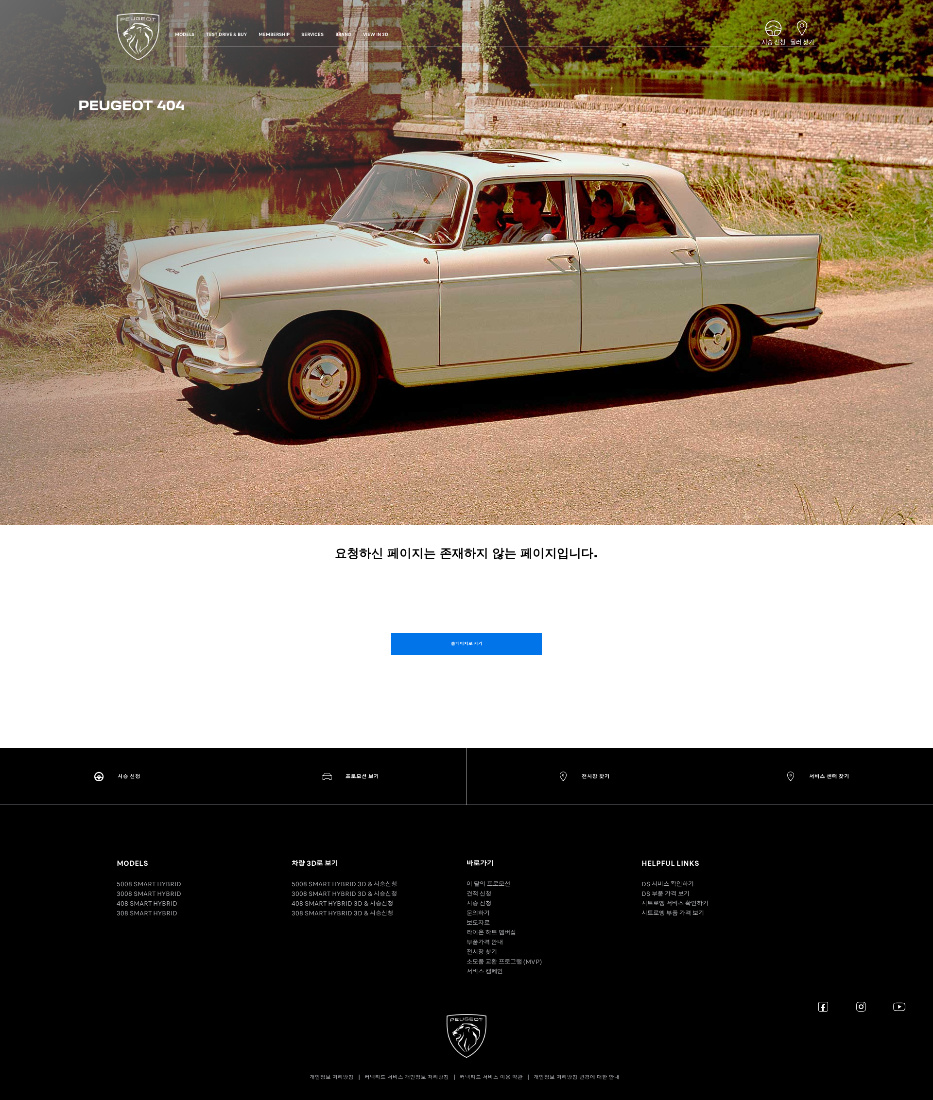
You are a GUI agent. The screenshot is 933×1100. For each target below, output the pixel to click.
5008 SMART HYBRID (149, 884)
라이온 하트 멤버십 (491, 932)
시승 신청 (478, 903)
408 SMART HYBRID (147, 903)
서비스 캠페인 (484, 971)
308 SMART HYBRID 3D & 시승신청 (342, 913)
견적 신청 (478, 893)
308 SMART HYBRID (147, 913)
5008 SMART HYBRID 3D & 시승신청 (344, 884)
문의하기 (478, 913)
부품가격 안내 (484, 942)
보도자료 (478, 923)
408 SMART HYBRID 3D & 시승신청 (342, 903)
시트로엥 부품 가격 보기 (672, 913)
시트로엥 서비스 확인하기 (674, 903)
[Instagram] (861, 1006)
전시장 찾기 (481, 952)
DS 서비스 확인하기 (667, 884)
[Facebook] (823, 1006)
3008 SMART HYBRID (149, 893)
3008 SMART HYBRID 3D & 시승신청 (344, 893)
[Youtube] (899, 1006)
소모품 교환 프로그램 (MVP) (504, 961)
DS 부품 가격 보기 (665, 893)
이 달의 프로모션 (488, 884)
